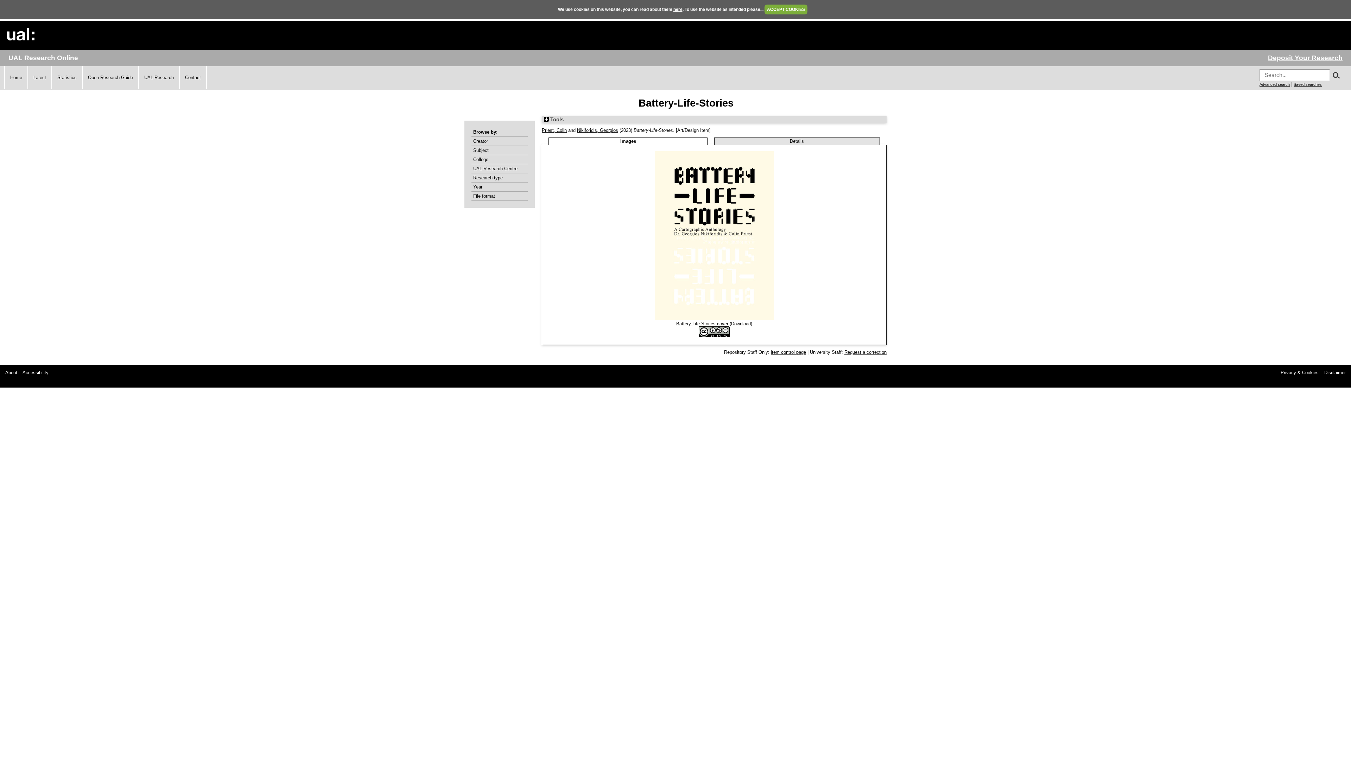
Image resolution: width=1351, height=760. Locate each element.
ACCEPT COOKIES (786, 9)
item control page (788, 352)
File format (484, 196)
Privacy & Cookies (1300, 372)
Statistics (67, 77)
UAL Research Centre (495, 168)
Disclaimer (1335, 372)
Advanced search (1275, 84)
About (11, 372)
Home (16, 77)
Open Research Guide (110, 77)
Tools (556, 119)
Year (477, 187)
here (678, 9)
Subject (481, 150)
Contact (193, 77)
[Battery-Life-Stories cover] (714, 318)
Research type (488, 177)
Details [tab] (797, 141)
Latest (39, 77)
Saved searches (1308, 84)
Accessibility (36, 372)
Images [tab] (628, 141)
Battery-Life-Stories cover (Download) (714, 323)
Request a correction (865, 352)
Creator (480, 141)
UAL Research (159, 77)
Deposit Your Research (1305, 58)
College (480, 159)
